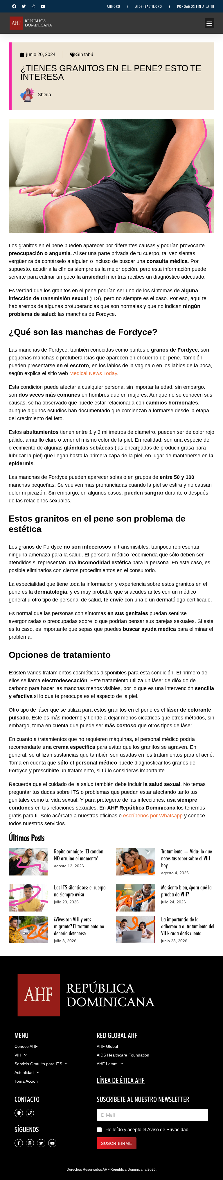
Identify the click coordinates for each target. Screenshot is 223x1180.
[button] (209, 23)
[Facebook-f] (19, 1143)
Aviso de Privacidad (167, 1129)
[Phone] (30, 1113)
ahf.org (113, 6)
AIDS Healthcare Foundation (123, 1055)
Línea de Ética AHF (121, 1080)
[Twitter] (24, 6)
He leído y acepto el (146, 1129)
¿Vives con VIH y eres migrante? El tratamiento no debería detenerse (79, 926)
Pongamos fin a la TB (195, 6)
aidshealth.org (148, 6)
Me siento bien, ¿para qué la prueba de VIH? (186, 891)
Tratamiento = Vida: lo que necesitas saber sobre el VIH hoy (186, 858)
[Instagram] (33, 6)
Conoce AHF (26, 1046)
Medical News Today (93, 373)
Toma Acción (26, 1081)
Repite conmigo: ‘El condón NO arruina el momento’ (78, 855)
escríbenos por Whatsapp (153, 816)
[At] (19, 1113)
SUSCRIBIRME (116, 1143)
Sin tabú (84, 54)
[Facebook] (14, 6)
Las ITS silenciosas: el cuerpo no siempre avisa (80, 891)
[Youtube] (43, 6)
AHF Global (107, 1046)
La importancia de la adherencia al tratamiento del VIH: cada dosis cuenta (187, 926)
